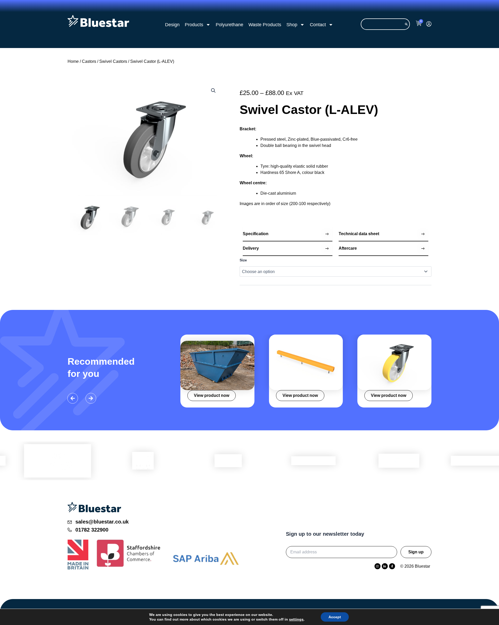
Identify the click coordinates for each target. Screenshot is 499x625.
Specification (255, 234)
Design (172, 24)
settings (296, 619)
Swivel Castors (113, 61)
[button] (213, 90)
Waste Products (264, 24)
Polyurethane (229, 24)
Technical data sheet (359, 234)
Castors (89, 61)
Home (73, 61)
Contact (318, 24)
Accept (335, 617)
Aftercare (348, 248)
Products (194, 24)
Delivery (251, 248)
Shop (291, 24)
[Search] (406, 24)
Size (243, 260)
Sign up (416, 552)
